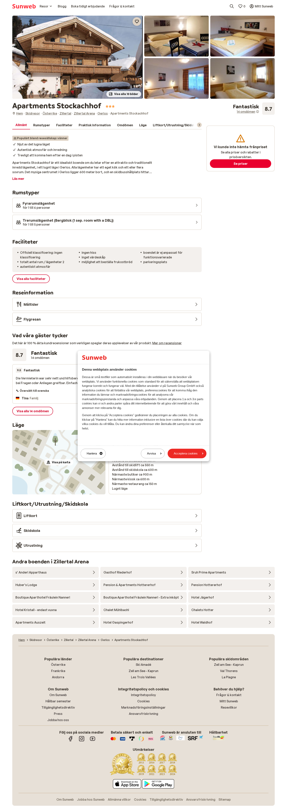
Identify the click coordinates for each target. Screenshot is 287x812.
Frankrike (58, 671)
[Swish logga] (141, 741)
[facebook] (71, 741)
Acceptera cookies (186, 453)
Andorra (58, 677)
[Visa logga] (122, 741)
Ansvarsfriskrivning (143, 714)
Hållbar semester (58, 701)
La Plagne (229, 677)
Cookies (143, 701)
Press (58, 714)
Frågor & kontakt (229, 695)
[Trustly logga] (132, 741)
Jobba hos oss (58, 720)
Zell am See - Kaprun (143, 671)
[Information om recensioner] (257, 111)
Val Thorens (229, 671)
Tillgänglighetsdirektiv (58, 707)
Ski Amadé (143, 665)
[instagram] (81, 741)
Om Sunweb (58, 695)
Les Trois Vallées (143, 677)
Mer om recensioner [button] (167, 343)
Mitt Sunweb (229, 701)
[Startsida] (24, 6)
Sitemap (224, 799)
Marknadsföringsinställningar (143, 707)
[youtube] (92, 741)
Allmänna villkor (119, 799)
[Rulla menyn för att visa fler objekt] (199, 125)
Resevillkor (229, 707)
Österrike (58, 665)
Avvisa (151, 453)
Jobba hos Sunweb (91, 799)
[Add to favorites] (137, 21)
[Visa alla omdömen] (254, 108)
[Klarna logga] (151, 741)
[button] (77, 57)
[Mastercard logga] (113, 741)
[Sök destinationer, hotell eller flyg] (232, 6)
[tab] (21, 125)
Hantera (92, 453)
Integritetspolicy (143, 695)
